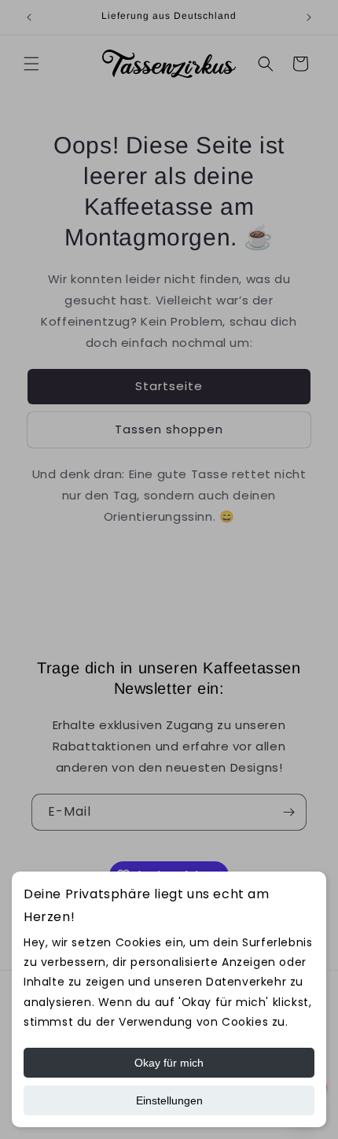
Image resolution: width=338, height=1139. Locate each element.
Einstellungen (169, 1100)
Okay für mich (169, 1062)
